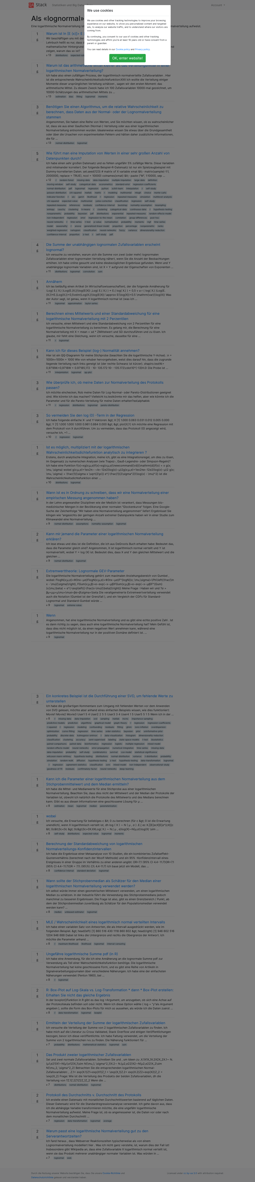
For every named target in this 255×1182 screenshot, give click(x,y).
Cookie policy (123, 49)
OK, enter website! (127, 58)
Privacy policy (142, 49)
